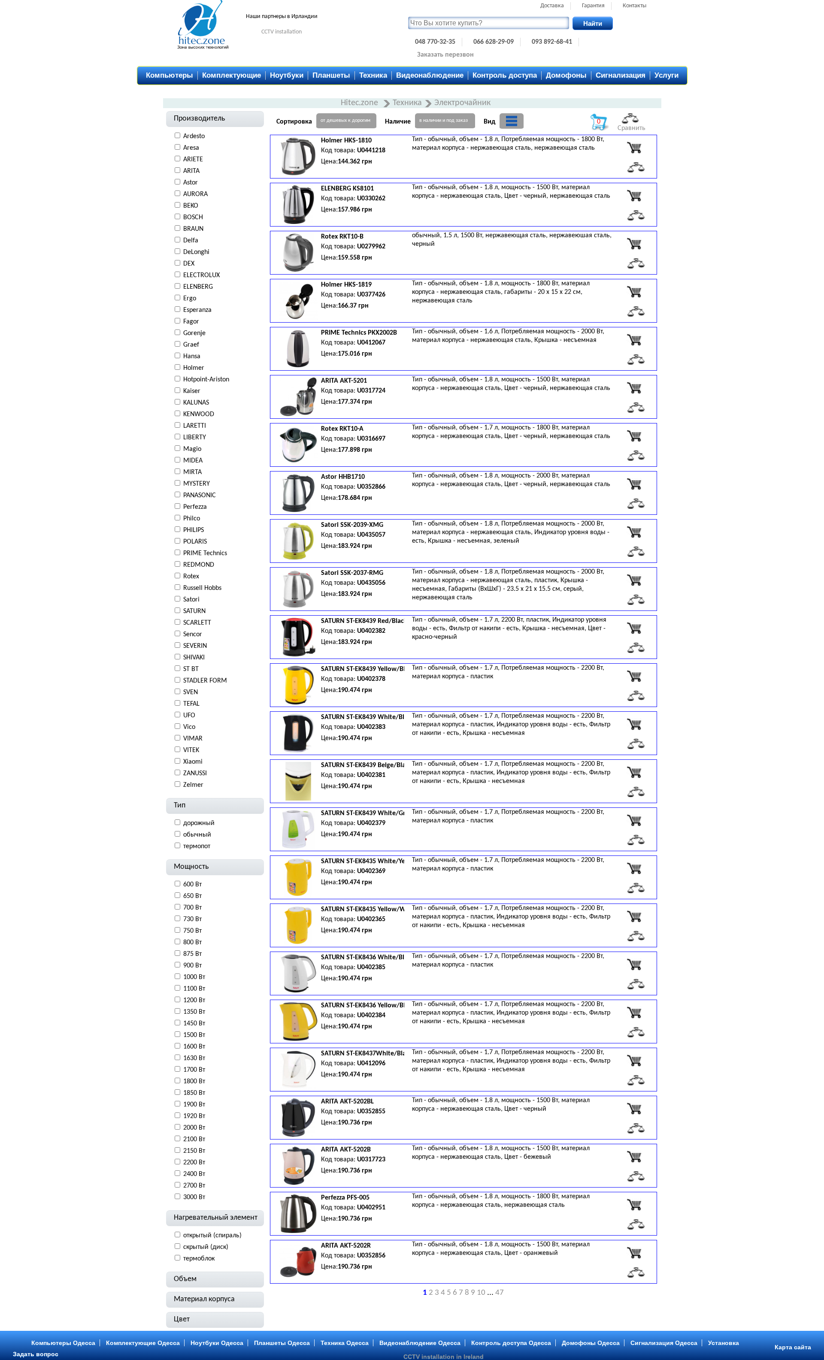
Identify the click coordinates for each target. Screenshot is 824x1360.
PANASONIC (199, 495)
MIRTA (192, 472)
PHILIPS (193, 530)
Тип (179, 805)
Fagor (191, 321)
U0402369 (371, 871)
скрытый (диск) (205, 1247)
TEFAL (191, 704)
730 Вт (192, 919)
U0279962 (371, 246)
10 (481, 1293)
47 (499, 1293)
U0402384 (371, 1015)
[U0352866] (634, 484)
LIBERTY (194, 437)
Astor (190, 182)
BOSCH (193, 217)
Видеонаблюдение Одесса (419, 1342)
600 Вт (192, 884)
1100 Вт (194, 988)
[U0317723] (634, 1157)
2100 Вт (194, 1139)
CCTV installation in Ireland (443, 1356)
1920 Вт (194, 1116)
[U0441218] (634, 148)
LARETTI (194, 426)
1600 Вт (194, 1046)
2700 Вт (194, 1185)
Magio (192, 449)
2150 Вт (194, 1151)
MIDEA (193, 460)
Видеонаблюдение (430, 75)
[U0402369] (634, 868)
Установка (723, 1342)
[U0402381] (634, 772)
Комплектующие (231, 75)
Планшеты (331, 75)
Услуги (666, 75)
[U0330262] (634, 196)
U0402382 (371, 631)
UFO (189, 715)
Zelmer (193, 785)
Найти (592, 23)
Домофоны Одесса (591, 1342)
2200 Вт (194, 1162)
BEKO (190, 205)
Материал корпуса (204, 1299)
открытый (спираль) (212, 1235)
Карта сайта (793, 1347)
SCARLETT (197, 623)
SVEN (190, 692)
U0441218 (371, 150)
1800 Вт (194, 1081)
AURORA (195, 194)
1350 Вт (194, 1012)
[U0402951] (634, 1205)
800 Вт (192, 942)
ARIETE (193, 159)
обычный (197, 834)
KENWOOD (198, 414)
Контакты (634, 6)
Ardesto (194, 136)
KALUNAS (196, 402)
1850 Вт (194, 1093)
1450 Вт (194, 1023)
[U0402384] (634, 1012)
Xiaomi (193, 762)
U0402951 (371, 1207)
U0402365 (371, 919)
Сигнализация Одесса (663, 1342)
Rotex (191, 576)
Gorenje (194, 333)
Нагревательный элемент (216, 1218)
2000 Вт (194, 1127)
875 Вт (192, 954)
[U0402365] (634, 916)
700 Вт (192, 907)
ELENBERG (198, 287)
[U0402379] (634, 820)
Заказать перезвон (445, 54)
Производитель (199, 119)
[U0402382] (634, 628)
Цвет (182, 1319)
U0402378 (371, 679)
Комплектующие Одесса (143, 1342)
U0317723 (371, 1159)
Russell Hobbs (202, 588)
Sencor (192, 634)
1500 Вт (194, 1035)
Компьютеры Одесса (63, 1342)
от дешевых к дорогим (345, 120)
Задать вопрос (35, 1354)
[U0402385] (634, 964)
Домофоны (566, 75)
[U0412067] (634, 340)
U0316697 (371, 438)
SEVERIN (195, 646)
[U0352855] (634, 1109)
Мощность (191, 867)
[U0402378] (634, 676)
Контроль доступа (505, 75)
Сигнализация (620, 75)
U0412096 (371, 1063)
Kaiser (191, 391)
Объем (185, 1279)
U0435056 (371, 583)
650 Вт (192, 896)
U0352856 (371, 1255)
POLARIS (195, 541)
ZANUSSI (195, 773)
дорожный (199, 823)
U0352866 (371, 487)
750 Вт (192, 931)
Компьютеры (169, 75)
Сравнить (631, 128)
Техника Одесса (345, 1342)
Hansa (191, 356)
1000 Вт (194, 977)
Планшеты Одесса (282, 1342)
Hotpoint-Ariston (206, 379)
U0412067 (371, 342)
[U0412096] (634, 1061)
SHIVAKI (194, 657)
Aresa (191, 148)
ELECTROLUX (201, 275)
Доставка (552, 6)
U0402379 (371, 823)
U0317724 (371, 390)
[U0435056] (634, 580)
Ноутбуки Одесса (217, 1342)
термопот (196, 846)
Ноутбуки (286, 75)
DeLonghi (196, 252)
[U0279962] (634, 244)
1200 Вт (194, 1000)
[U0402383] (634, 724)
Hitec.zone (360, 103)
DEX (188, 263)
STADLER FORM (205, 680)
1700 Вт (194, 1070)
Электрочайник (462, 103)
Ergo (189, 298)
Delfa (190, 240)
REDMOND (198, 565)
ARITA (191, 171)
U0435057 (371, 535)
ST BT (191, 669)
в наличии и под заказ (443, 120)
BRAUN (193, 229)
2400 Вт (194, 1174)
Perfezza (195, 507)
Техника (373, 75)
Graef (191, 345)
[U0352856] (634, 1253)
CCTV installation (281, 32)
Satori (191, 599)
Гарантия (593, 6)
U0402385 (371, 967)
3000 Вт (194, 1197)
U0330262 (371, 198)
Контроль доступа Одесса (511, 1342)
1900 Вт (194, 1104)
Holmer (193, 368)
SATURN (194, 611)
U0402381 (371, 775)
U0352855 (371, 1111)
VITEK (191, 750)
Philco (191, 518)
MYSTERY (196, 484)
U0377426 (371, 294)
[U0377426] (634, 292)
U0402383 (371, 727)
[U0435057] (634, 532)
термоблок (199, 1258)
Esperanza (197, 310)
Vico (189, 727)
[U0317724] (634, 388)
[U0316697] (634, 436)
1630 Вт (194, 1058)
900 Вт (192, 965)
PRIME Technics (205, 553)
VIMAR (193, 738)
